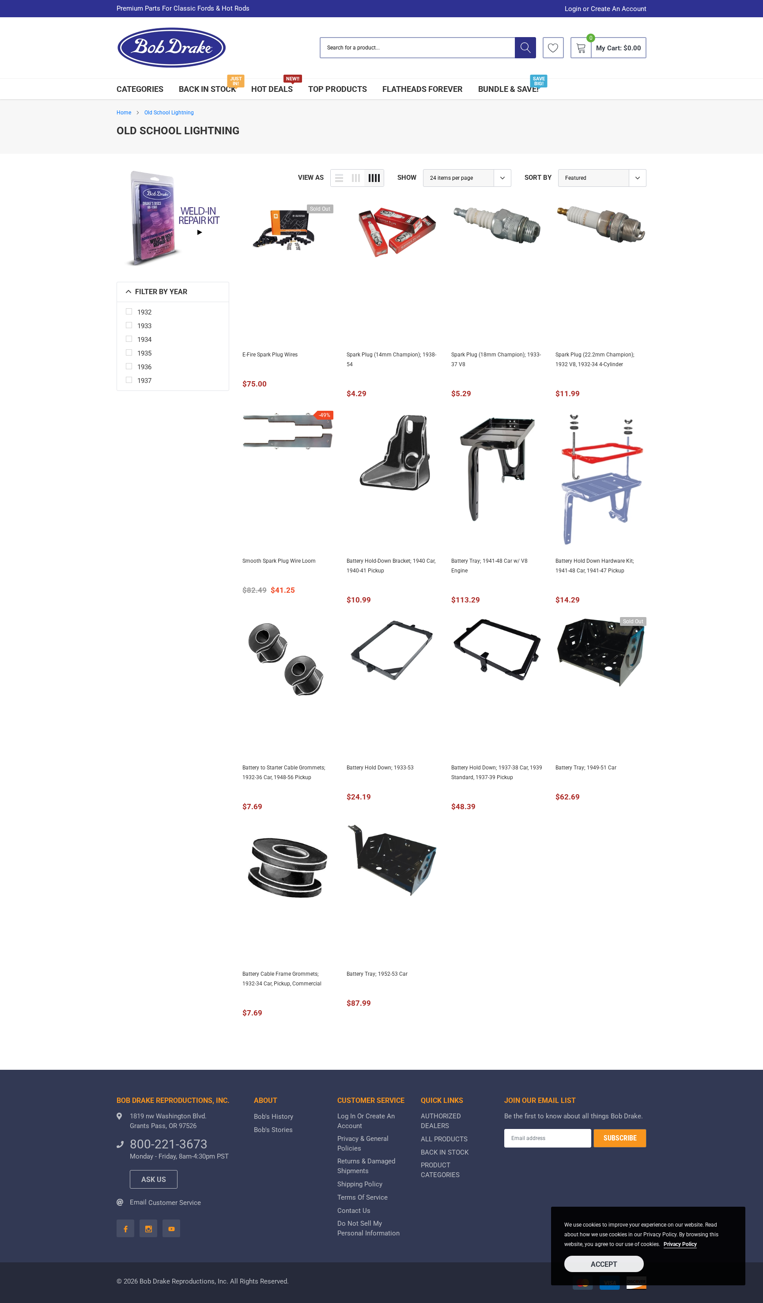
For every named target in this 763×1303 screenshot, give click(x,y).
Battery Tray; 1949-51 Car (585, 768)
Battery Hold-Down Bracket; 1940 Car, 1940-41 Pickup (391, 566)
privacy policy (680, 1244)
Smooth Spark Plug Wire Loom (279, 561)
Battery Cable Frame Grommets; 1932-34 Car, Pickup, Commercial (281, 979)
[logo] (172, 48)
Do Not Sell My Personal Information (368, 1228)
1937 (144, 381)
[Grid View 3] (356, 178)
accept (604, 1264)
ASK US (153, 1179)
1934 (144, 340)
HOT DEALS (272, 89)
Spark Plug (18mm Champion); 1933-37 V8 (496, 359)
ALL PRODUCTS (444, 1139)
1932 (144, 312)
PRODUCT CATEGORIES (440, 1170)
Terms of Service (362, 1197)
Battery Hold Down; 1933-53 (380, 768)
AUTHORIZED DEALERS (441, 1121)
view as (311, 178)
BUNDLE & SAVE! (508, 89)
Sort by (538, 178)
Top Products (337, 89)
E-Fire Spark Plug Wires (270, 355)
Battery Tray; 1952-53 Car (377, 974)
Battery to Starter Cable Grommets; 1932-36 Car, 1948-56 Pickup (283, 772)
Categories (140, 89)
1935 (144, 353)
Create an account (618, 9)
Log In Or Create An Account (366, 1121)
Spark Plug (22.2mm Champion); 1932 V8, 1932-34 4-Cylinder (595, 359)
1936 (144, 367)
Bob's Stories (273, 1130)
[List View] (339, 178)
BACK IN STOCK (207, 89)
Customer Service (174, 1203)
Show (406, 178)
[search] (525, 47)
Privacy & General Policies (363, 1143)
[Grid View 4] (374, 178)
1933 (144, 326)
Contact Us (353, 1211)
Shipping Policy (359, 1184)
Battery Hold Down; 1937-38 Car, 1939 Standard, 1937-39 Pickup (496, 772)
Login (573, 9)
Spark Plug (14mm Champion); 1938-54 (391, 359)
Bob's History (273, 1117)
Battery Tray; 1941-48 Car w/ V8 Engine (489, 566)
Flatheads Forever (422, 89)
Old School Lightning (169, 113)
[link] (553, 47)
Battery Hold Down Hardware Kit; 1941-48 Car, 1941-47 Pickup (594, 566)
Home (124, 113)
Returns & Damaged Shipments (366, 1166)
